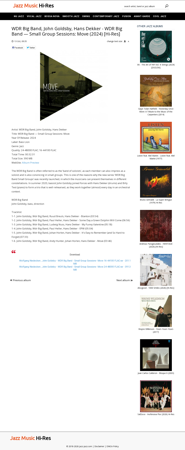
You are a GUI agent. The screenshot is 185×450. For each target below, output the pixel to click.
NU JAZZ (19, 16)
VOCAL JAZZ (34, 16)
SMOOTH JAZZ (70, 16)
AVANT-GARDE (142, 16)
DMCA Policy (113, 446)
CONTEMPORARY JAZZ (106, 16)
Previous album (22, 280)
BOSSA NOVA (52, 16)
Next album (123, 280)
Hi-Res (33, 5)
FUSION (126, 16)
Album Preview (30, 162)
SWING (86, 16)
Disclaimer (99, 446)
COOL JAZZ (159, 16)
